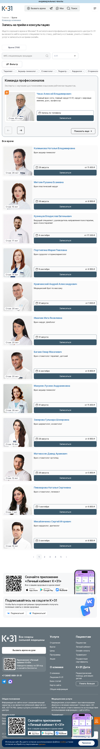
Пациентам (81, 643)
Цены (52, 651)
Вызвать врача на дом (24, 650)
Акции (52, 659)
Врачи (14, 47)
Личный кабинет (83, 647)
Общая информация (59, 689)
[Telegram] (4, 681)
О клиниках (55, 673)
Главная (5, 18)
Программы (55, 655)
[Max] (10, 681)
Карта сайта (55, 685)
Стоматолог (47, 71)
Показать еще (81, 131)
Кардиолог (77, 71)
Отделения (55, 643)
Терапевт (8, 71)
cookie (63, 742)
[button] (20, 130)
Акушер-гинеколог (27, 71)
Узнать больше (87, 683)
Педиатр (62, 71)
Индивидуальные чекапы (51, 1)
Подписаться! (17, 613)
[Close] (91, 718)
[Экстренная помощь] (96, 721)
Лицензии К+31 (56, 677)
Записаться (65, 118)
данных (42, 744)
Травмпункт (81, 655)
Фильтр (14, 64)
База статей (55, 681)
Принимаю (86, 743)
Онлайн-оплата (83, 651)
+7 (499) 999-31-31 (12, 675)
